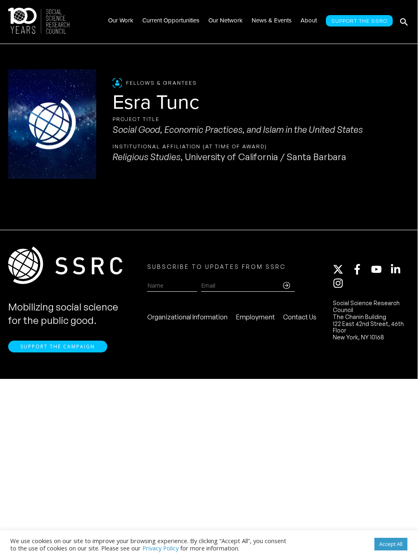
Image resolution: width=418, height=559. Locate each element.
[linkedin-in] (399, 269)
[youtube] (380, 269)
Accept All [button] (391, 544)
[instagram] (340, 283)
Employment (255, 317)
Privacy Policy (160, 548)
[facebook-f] (361, 269)
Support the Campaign (57, 346)
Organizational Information (187, 317)
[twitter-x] (342, 269)
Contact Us (299, 317)
